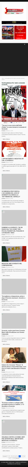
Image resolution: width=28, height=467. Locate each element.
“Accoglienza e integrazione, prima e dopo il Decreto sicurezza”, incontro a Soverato (14, 286)
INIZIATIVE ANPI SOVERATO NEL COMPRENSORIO (14, 254)
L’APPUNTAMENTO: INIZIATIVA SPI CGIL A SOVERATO (14, 149)
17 (14, 458)
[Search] (24, 44)
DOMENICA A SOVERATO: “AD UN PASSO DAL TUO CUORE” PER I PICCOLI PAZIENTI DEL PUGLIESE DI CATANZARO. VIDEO (14, 218)
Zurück (4, 456)
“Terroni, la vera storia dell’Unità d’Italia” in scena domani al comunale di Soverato (14, 104)
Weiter (17, 458)
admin (4, 130)
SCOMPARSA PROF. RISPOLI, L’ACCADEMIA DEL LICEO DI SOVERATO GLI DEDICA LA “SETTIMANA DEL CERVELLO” (14, 181)
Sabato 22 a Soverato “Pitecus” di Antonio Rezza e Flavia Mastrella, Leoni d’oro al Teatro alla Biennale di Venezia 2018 (14, 355)
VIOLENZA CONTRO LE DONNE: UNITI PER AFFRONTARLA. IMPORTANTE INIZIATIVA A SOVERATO (14, 427)
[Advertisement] (14, 22)
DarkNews (10, 464)
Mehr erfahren (6, 139)
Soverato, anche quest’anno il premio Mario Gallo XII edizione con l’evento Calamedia (14, 321)
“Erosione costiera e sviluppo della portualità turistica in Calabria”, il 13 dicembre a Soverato (14, 393)
